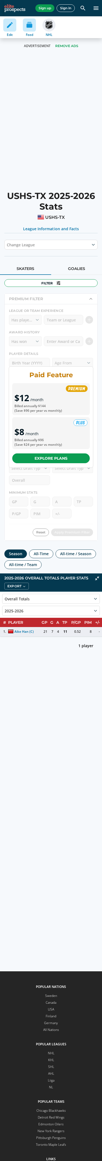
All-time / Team (23, 564)
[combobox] (7, 245)
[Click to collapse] (97, 578)
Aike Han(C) (24, 631)
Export (14, 586)
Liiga (51, 1080)
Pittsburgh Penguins (51, 1137)
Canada (51, 1002)
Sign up (45, 8)
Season (15, 553)
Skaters (25, 268)
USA (51, 1009)
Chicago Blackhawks (51, 1110)
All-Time (41, 553)
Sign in (65, 8)
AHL (51, 1073)
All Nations (51, 1029)
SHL (51, 1066)
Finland (51, 1016)
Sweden (51, 995)
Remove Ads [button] (66, 46)
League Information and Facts (51, 229)
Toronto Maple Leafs (51, 1144)
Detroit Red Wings (51, 1117)
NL (51, 1087)
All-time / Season (75, 553)
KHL (51, 1060)
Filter (47, 283)
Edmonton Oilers (51, 1124)
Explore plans (51, 458)
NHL (51, 1053)
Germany (51, 1023)
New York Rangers (51, 1131)
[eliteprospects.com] (14, 8)
